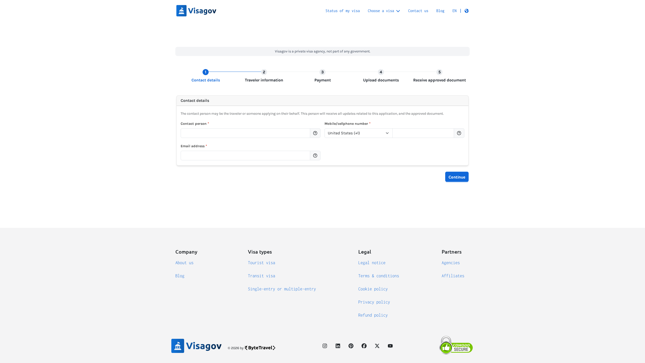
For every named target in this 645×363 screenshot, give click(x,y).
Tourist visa (261, 262)
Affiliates (453, 276)
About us (184, 262)
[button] (461, 11)
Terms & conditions (378, 276)
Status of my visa (343, 11)
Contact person (195, 124)
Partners (452, 251)
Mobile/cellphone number (348, 124)
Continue (456, 176)
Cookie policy (373, 289)
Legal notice (371, 262)
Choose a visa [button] (381, 11)
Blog (440, 11)
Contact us (418, 11)
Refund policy (373, 315)
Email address (194, 146)
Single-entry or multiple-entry (282, 289)
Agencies (451, 262)
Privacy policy (374, 302)
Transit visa (261, 276)
